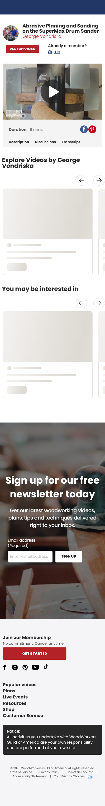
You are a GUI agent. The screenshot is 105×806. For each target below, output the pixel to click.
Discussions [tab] (45, 142)
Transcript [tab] (71, 142)
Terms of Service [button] (20, 772)
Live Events (15, 697)
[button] (67, 49)
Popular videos (20, 685)
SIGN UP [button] (68, 556)
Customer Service (23, 716)
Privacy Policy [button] (49, 772)
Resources (14, 703)
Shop (8, 710)
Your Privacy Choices (69, 777)
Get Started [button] (34, 653)
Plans (9, 691)
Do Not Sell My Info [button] (80, 772)
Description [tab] (19, 142)
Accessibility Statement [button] (29, 777)
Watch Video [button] (23, 48)
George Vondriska (41, 36)
